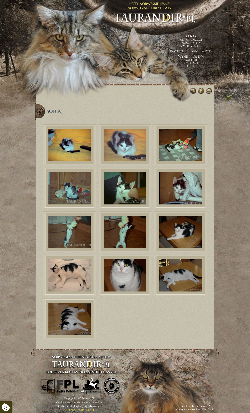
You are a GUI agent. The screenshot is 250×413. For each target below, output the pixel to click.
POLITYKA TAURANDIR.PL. (79, 410)
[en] (193, 91)
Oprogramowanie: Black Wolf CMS (194, 409)
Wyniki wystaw (191, 56)
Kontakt (191, 63)
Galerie (191, 60)
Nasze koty (191, 43)
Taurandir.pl (154, 12)
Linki (191, 66)
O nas (191, 36)
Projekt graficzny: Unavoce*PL (197, 406)
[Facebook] (201, 91)
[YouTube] (209, 91)
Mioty (206, 51)
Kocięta (177, 51)
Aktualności (191, 39)
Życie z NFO (191, 46)
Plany (192, 51)
